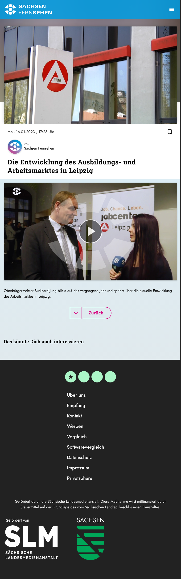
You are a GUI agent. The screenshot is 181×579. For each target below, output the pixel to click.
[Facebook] (84, 376)
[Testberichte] (70, 376)
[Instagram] (97, 376)
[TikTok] (110, 376)
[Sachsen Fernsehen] (28, 9)
